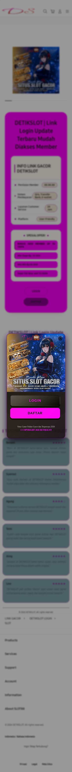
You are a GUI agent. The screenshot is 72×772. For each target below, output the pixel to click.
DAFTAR (35, 413)
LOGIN (35, 400)
